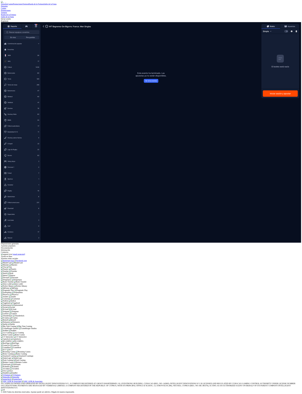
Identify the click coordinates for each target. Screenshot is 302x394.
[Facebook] (20, 261)
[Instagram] (7, 261)
